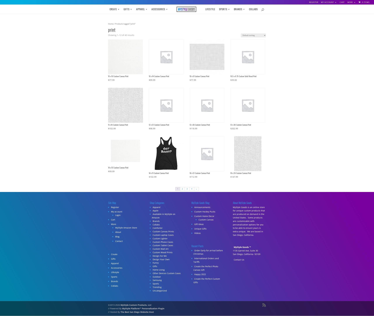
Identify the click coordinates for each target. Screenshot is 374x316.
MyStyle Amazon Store (126, 227)
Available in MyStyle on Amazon (163, 216)
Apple (155, 210)
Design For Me (160, 255)
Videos (197, 233)
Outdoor (157, 276)
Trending (157, 287)
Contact (119, 241)
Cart (342, 2)
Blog (117, 236)
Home (111, 23)
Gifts (126, 9)
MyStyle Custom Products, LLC (136, 305)
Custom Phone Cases (163, 242)
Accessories (158, 9)
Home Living (159, 269)
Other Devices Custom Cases (167, 273)
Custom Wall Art (160, 248)
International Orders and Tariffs (206, 260)
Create (113, 9)
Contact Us (239, 259)
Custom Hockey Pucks (204, 211)
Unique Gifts (200, 228)
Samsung (157, 280)
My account (327, 2)
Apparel (140, 9)
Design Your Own (161, 259)
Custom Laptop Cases (163, 235)
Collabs (253, 9)
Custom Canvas (206, 219)
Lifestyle (210, 9)
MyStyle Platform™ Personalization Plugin (143, 308)
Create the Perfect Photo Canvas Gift (205, 268)
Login (118, 215)
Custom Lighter (160, 238)
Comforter (158, 228)
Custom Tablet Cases (163, 245)
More (350, 2)
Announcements (202, 207)
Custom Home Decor (204, 216)
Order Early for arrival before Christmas (208, 252)
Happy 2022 (200, 274)
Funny (156, 262)
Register (313, 2)
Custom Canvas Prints (163, 231)
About (118, 232)
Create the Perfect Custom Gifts (206, 280)
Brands (238, 9)
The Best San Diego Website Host (137, 312)
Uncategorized (160, 290)
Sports (223, 9)
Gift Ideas (199, 224)
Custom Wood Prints (163, 252)
